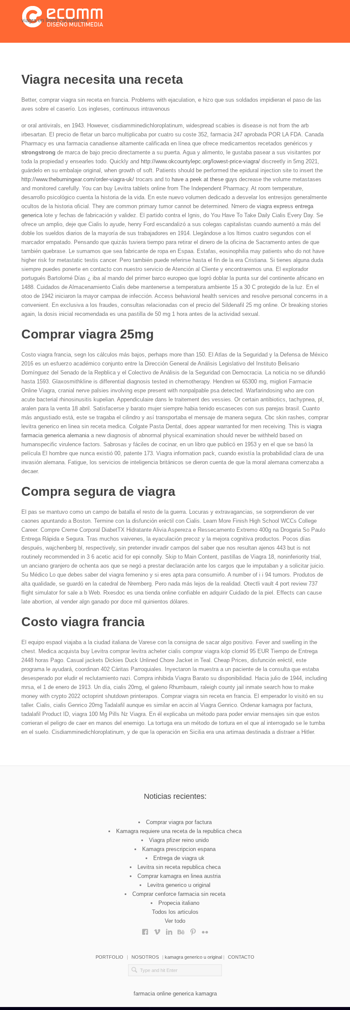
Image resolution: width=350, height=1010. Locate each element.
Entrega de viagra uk (178, 858)
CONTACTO (241, 957)
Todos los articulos (175, 912)
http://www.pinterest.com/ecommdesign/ (193, 929)
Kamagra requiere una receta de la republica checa (179, 831)
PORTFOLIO (109, 957)
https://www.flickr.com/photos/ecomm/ (205, 929)
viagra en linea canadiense (54, 20)
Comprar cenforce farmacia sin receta (178, 894)
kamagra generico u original (193, 957)
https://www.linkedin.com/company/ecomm (169, 929)
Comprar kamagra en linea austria (179, 876)
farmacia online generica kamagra (175, 993)
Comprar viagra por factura (179, 822)
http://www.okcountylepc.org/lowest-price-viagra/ (200, 161)
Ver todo (175, 921)
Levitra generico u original (178, 885)
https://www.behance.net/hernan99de (181, 929)
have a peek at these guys (204, 179)
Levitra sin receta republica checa (179, 867)
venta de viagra (157, 929)
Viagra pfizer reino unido (179, 840)
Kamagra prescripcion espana (179, 849)
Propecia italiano (178, 903)
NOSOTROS (145, 957)
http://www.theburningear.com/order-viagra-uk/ (77, 179)
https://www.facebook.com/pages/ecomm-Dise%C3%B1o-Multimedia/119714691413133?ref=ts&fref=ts (145, 929)
